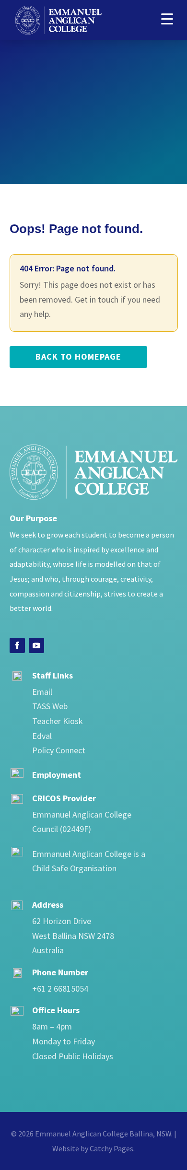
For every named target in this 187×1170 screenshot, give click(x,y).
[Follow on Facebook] (17, 645)
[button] (167, 18)
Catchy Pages (111, 1148)
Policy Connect (58, 750)
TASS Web (50, 706)
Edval (42, 735)
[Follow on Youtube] (36, 645)
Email (42, 691)
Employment (56, 774)
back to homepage (78, 356)
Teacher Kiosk (57, 720)
